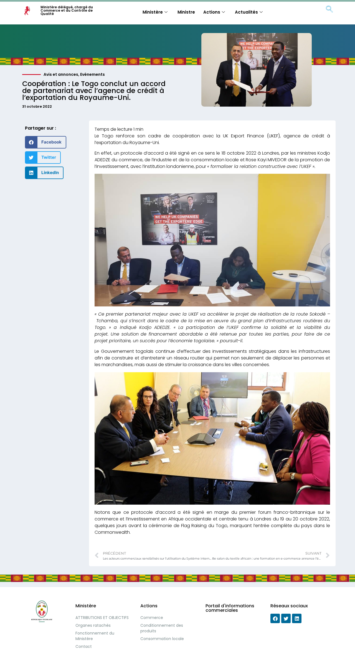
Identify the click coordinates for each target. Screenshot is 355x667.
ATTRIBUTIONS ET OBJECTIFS (102, 617)
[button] (45, 142)
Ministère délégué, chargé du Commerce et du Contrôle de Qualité (66, 10)
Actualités (246, 12)
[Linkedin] (296, 618)
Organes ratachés (93, 625)
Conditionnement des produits (161, 628)
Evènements (92, 74)
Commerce (151, 617)
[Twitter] (286, 618)
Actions (211, 12)
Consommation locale (162, 638)
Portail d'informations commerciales (230, 608)
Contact (83, 646)
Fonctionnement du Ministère (94, 635)
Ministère (153, 12)
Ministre (186, 12)
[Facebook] (275, 618)
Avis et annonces (61, 74)
